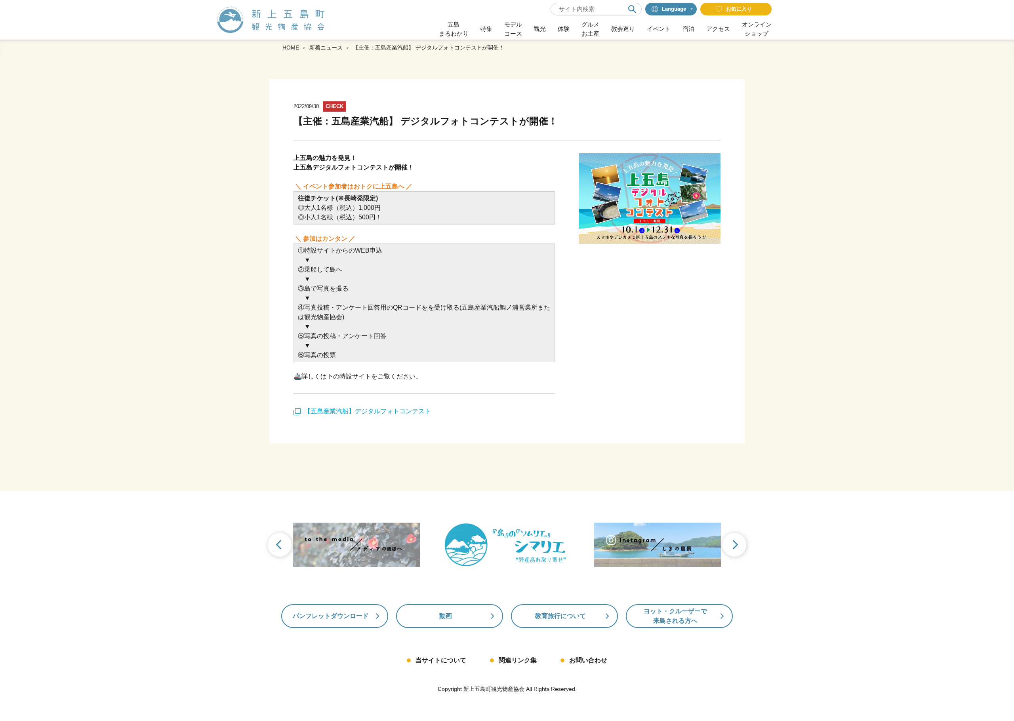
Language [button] (674, 9)
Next (735, 545)
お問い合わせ (588, 660)
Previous (278, 545)
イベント (659, 28)
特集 (486, 28)
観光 (540, 28)
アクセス (718, 28)
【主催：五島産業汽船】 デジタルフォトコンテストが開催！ (428, 47)
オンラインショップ (757, 29)
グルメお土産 (590, 29)
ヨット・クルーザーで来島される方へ (675, 616)
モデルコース (513, 29)
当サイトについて (441, 660)
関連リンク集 (518, 660)
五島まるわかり (454, 29)
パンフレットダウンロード (331, 616)
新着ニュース (326, 47)
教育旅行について (560, 616)
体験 (564, 28)
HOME (290, 47)
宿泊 (688, 28)
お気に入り (739, 9)
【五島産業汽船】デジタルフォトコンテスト (367, 411)
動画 (445, 616)
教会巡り (623, 28)
